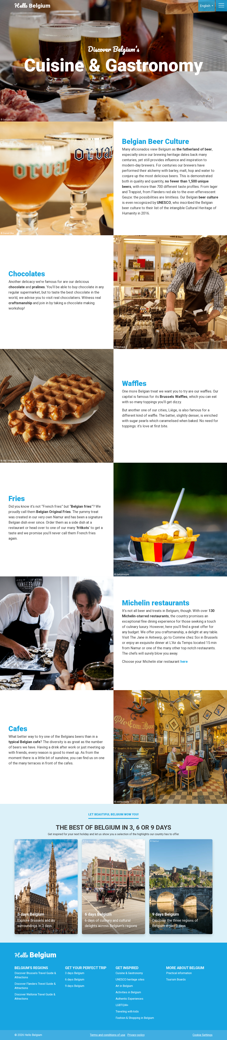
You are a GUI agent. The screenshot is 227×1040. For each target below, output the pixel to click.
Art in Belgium (124, 986)
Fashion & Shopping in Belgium (135, 1018)
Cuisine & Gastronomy (129, 973)
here (184, 661)
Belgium (32, 5)
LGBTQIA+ (122, 1005)
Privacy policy (136, 1035)
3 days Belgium (74, 973)
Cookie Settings (202, 1035)
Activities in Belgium (128, 992)
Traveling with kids (127, 1011)
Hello (35, 955)
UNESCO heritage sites (130, 979)
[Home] (181, 5)
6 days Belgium (74, 979)
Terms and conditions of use (107, 1035)
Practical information (179, 973)
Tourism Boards (176, 979)
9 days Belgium (74, 986)
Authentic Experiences (129, 998)
